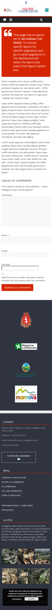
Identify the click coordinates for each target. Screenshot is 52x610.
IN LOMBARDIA (9, 486)
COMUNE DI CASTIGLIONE (14, 477)
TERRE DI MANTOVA (11, 495)
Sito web (6, 264)
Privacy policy (8, 510)
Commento (7, 195)
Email (5, 250)
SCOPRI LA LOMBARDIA (13, 482)
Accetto (31, 599)
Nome (5, 235)
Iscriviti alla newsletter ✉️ (18, 457)
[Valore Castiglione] (5, 20)
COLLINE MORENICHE (12, 491)
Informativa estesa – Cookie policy (17, 505)
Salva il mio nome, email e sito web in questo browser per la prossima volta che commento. (23, 279)
